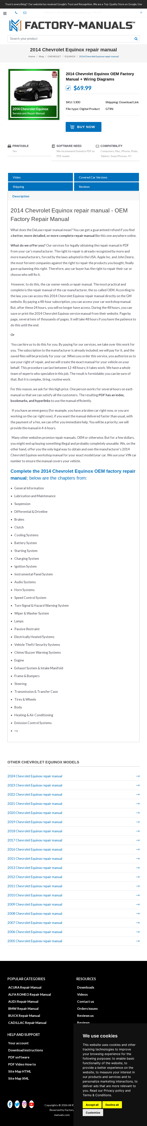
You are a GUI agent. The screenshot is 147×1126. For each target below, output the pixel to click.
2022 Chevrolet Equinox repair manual (34, 794)
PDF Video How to (22, 1064)
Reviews (83, 1023)
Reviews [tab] (84, 186)
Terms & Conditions (97, 1095)
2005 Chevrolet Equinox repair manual (34, 941)
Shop (41, 56)
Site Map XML (18, 1078)
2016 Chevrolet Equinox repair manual (34, 849)
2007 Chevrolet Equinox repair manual (34, 923)
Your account (18, 1043)
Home (32, 56)
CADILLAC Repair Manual (27, 1023)
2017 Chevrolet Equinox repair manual (34, 840)
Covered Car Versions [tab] (93, 177)
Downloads (85, 987)
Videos (82, 994)
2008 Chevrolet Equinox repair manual (34, 913)
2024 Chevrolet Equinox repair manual (34, 776)
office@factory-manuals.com (25, 13)
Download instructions (25, 1050)
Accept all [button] (92, 1104)
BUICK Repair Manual (24, 1016)
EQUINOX (70, 56)
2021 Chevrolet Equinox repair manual (34, 804)
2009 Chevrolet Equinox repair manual (34, 904)
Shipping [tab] (18, 186)
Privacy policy (114, 1090)
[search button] (136, 39)
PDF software (18, 1057)
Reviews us (85, 1016)
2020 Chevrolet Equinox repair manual (34, 813)
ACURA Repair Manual (24, 987)
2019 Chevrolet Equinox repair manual (34, 822)
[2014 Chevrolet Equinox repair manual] (33, 94)
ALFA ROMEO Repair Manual (29, 994)
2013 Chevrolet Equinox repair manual (34, 868)
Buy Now (86, 127)
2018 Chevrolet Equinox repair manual (34, 831)
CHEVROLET (54, 56)
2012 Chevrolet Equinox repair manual (34, 877)
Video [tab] (17, 177)
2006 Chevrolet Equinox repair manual (34, 932)
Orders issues (87, 1009)
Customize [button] (93, 1112)
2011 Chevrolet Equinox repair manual (34, 886)
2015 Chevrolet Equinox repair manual (34, 859)
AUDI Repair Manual (23, 1001)
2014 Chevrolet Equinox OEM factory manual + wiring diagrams (100, 76)
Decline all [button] (112, 1104)
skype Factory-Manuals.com (16, 13)
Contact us (85, 1001)
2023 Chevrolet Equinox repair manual (34, 785)
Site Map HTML (19, 1071)
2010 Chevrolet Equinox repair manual (34, 895)
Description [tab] (20, 196)
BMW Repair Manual (23, 1009)
